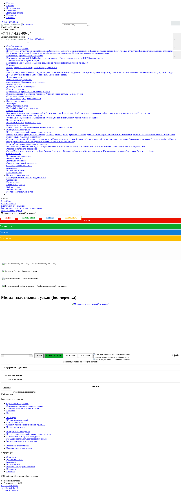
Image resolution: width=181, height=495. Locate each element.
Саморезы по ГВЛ (40, 75)
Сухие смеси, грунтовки (17, 48)
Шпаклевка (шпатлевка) (49, 51)
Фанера (26, 87)
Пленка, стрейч (76, 94)
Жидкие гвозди (13, 82)
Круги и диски (20, 151)
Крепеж (9, 70)
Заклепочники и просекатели (132, 146)
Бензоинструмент (14, 173)
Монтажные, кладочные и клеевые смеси (90, 53)
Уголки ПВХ (12, 118)
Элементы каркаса (33, 122)
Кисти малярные (124, 134)
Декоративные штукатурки (126, 51)
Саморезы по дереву (58, 75)
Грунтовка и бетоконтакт (17, 53)
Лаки (105, 113)
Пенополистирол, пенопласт (75, 63)
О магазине (11, 457)
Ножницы (101, 146)
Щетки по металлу (66, 141)
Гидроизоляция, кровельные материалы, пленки (28, 91)
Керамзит (10, 65)
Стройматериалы (14, 46)
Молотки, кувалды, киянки (39, 139)
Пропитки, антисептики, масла (123, 113)
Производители (13, 8)
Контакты (10, 17)
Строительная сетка (15, 89)
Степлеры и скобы (49, 141)
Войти (6, 25)
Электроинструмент (93, 151)
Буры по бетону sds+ (53, 151)
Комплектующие (96, 58)
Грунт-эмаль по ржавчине (91, 113)
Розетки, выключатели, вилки (19, 192)
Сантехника (11, 180)
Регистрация (15, 25)
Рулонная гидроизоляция (57, 94)
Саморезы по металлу (148, 72)
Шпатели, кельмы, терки (57, 134)
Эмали (71, 113)
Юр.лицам (11, 15)
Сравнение (70, 355)
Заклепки (117, 72)
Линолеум (11, 103)
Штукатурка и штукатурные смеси (22, 51)
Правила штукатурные (164, 134)
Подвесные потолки (15, 120)
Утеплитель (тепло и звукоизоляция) (22, 60)
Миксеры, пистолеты (107, 134)
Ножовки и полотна (65, 146)
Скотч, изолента (13, 153)
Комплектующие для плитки (59, 127)
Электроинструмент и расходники (21, 149)
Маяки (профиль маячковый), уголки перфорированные (31, 67)
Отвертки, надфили (160, 139)
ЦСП (24, 99)
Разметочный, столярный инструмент (23, 137)
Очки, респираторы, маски (18, 156)
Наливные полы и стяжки (102, 51)
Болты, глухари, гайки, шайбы (20, 72)
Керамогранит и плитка (17, 125)
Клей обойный (13, 108)
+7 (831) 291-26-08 (9, 488)
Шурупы (74, 72)
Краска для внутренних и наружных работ (25, 113)
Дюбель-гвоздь (166, 72)
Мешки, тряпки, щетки (85, 146)
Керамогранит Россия (16, 127)
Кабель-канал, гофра (15, 184)
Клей (77, 113)
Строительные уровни (16, 139)
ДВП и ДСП (12, 87)
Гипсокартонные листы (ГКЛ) (20, 58)
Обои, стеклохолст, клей (17, 106)
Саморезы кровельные (51, 72)
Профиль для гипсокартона (46, 58)
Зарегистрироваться (18, 39)
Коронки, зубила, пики (73, 151)
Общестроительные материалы (20, 96)
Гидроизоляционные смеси (59, 53)
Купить (39, 356)
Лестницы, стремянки (16, 161)
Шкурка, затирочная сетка (44, 146)
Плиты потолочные (15, 122)
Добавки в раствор (38, 53)
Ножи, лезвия (112, 146)
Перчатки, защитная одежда (19, 146)
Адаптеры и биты (35, 151)
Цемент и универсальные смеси (75, 51)
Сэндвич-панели (73, 118)
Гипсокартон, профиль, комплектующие (24, 56)
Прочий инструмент (15, 170)
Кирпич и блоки (13, 99)
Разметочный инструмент (29, 141)
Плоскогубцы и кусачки (139, 139)
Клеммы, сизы (12, 182)
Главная (10, 3)
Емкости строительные (143, 134)
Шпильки (134, 72)
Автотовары (11, 168)
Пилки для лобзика (145, 151)
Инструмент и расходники (18, 130)
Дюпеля (125, 72)
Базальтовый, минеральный (18, 63)
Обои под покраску (29, 108)
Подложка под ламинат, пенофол (47, 63)
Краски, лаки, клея (14, 110)
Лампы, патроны (14, 189)
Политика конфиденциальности (20, 467)
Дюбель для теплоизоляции (18, 75)
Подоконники (25, 118)
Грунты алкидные (53, 113)
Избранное (85, 355)
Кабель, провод (13, 187)
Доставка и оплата (14, 13)
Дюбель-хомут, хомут (102, 72)
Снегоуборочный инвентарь (19, 165)
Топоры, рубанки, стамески (88, 139)
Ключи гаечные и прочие (63, 139)
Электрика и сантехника (17, 175)
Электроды (131, 151)
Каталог (10, 6)
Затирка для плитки (164, 51)
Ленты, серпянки (14, 77)
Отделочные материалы (17, 101)
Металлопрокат (34, 99)
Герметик (41, 82)
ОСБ (20, 87)
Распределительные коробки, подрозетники (26, 177)
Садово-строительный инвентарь (21, 163)
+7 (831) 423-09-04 (9, 22)
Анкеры (65, 72)
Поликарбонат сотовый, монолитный (49, 118)
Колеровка (11, 10)
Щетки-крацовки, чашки (114, 151)
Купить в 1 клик (53, 356)
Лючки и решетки (90, 118)
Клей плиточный (147, 51)
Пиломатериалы (13, 84)
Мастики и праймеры (35, 94)
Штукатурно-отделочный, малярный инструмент (28, 132)
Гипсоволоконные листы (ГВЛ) (73, 58)
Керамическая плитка (36, 127)
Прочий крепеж (85, 72)
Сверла (9, 151)
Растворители (143, 113)
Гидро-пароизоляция (15, 94)
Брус (32, 87)
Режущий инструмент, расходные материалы (26, 144)
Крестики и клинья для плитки (83, 134)
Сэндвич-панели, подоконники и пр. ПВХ (25, 115)
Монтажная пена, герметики (19, 79)
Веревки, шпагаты (14, 158)
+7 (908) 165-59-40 (9, 490)
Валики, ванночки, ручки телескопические (25, 134)
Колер (65, 113)
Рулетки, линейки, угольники (114, 139)
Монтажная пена (28, 82)
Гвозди (37, 72)
